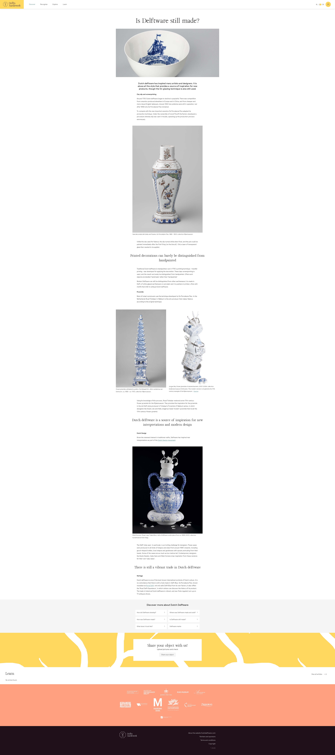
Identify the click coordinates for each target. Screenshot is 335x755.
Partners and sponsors (207, 736)
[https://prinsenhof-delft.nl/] (149, 692)
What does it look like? (145, 626)
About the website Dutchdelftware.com (201, 733)
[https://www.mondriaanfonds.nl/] (158, 705)
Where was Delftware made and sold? (183, 612)
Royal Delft (150, 585)
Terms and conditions (207, 740)
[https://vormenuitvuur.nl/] (166, 717)
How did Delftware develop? (146, 612)
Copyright (212, 744)
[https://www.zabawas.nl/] (206, 705)
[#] (330, 4)
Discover (32, 4)
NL (317, 4)
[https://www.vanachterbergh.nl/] (190, 705)
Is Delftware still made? (178, 619)
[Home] (12, 4)
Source (196, 391)
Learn (65, 4)
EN (323, 4)
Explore (55, 4)
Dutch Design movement (166, 440)
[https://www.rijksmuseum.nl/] (182, 692)
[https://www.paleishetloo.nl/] (166, 692)
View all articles (316, 674)
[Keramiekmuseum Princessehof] (125, 705)
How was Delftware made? (146, 619)
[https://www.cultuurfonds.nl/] (173, 705)
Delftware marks (175, 626)
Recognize (43, 4)
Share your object (167, 655)
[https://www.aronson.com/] (199, 692)
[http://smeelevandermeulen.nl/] (142, 705)
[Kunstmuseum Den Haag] (132, 692)
